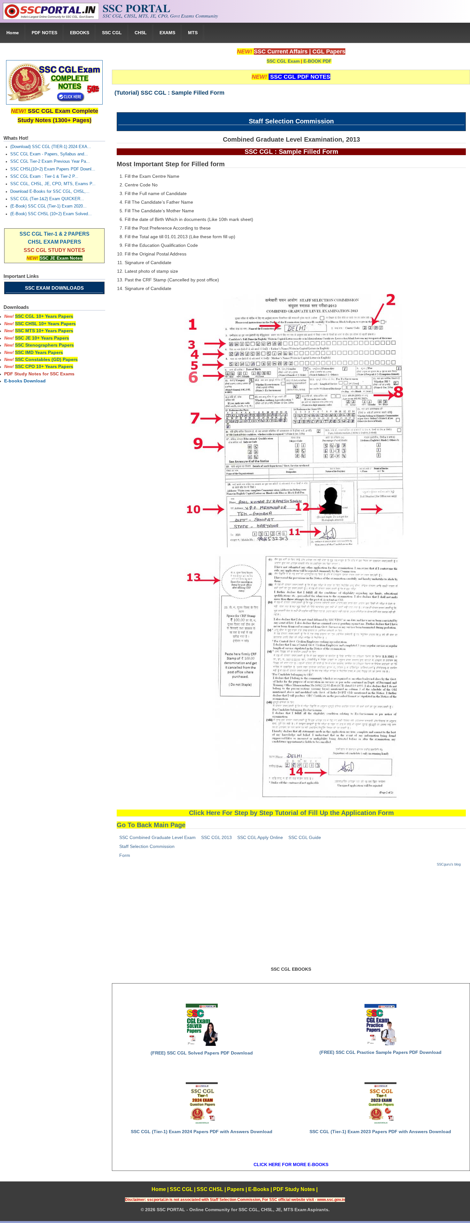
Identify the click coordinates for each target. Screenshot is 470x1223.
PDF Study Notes (294, 1189)
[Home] (51, 17)
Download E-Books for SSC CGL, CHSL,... (50, 191)
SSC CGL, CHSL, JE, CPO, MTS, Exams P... (53, 184)
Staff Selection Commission (147, 846)
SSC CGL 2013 (216, 837)
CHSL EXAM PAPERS (54, 242)
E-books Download (25, 380)
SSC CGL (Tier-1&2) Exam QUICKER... (47, 199)
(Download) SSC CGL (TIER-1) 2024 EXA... (50, 147)
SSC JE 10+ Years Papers (42, 338)
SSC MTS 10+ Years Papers (44, 330)
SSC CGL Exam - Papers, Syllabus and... (49, 154)
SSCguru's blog (449, 864)
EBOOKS (79, 32)
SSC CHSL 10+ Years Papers (45, 323)
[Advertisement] (291, 919)
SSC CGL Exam (283, 61)
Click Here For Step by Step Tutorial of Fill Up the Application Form (291, 812)
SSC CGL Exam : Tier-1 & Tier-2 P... (44, 176)
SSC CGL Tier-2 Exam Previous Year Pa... (50, 161)
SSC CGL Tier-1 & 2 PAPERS (55, 234)
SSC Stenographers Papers (44, 345)
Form (124, 855)
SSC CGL (112, 32)
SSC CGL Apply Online (260, 837)
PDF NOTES (44, 32)
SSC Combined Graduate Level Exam (157, 837)
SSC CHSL (210, 1189)
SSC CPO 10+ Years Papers (44, 366)
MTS (193, 32)
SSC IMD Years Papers (39, 352)
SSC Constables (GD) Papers (46, 359)
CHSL (141, 32)
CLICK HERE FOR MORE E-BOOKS (291, 1164)
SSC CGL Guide (304, 837)
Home (12, 32)
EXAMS (167, 32)
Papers (235, 1189)
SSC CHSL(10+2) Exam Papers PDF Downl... (52, 169)
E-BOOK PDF (317, 61)
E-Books (258, 1189)
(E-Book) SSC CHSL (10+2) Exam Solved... (51, 214)
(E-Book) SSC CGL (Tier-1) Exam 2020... (48, 206)
